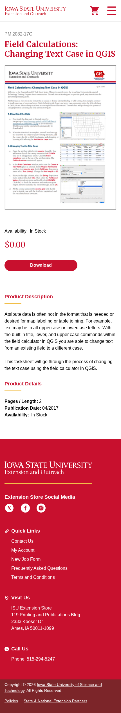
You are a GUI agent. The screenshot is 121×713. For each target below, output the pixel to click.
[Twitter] (9, 509)
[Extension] (35, 10)
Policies (11, 701)
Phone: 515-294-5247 (33, 659)
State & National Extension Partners (55, 701)
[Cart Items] (94, 10)
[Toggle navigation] (110, 11)
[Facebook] (25, 509)
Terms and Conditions (33, 577)
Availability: (16, 231)
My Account (22, 550)
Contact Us (22, 541)
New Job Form (26, 559)
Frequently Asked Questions (39, 568)
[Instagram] (41, 509)
